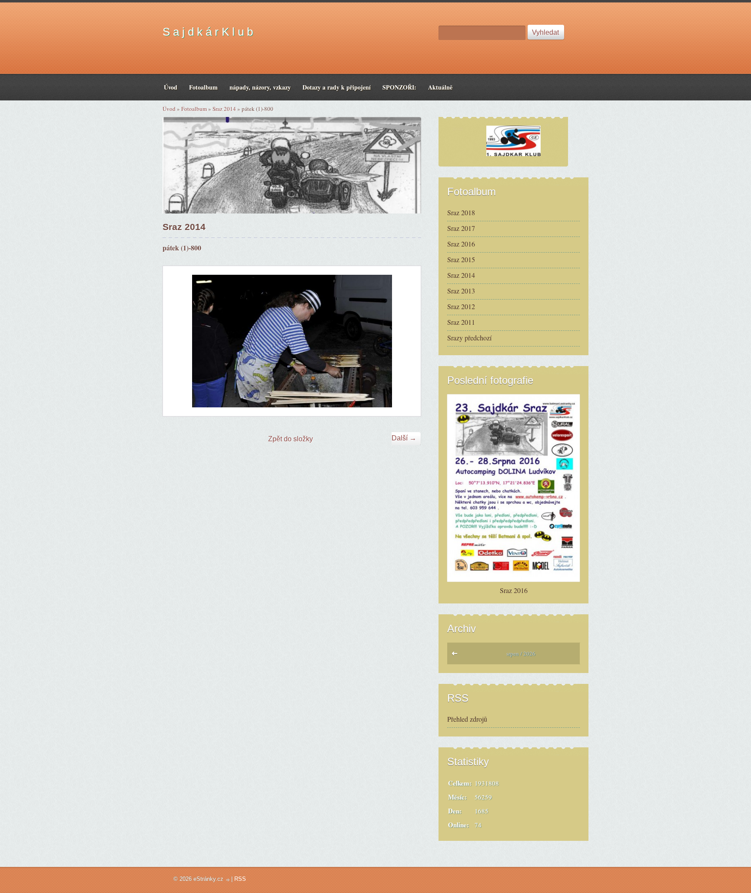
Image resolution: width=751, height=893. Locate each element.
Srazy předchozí (469, 337)
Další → (404, 438)
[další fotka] (406, 341)
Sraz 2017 (461, 228)
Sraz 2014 (224, 109)
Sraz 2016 (461, 243)
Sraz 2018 (461, 212)
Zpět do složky (290, 439)
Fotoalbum (194, 109)
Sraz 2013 (461, 290)
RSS (240, 879)
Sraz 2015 (461, 259)
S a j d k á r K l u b (208, 32)
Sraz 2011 (461, 322)
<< (457, 655)
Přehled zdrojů (467, 718)
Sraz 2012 (461, 306)
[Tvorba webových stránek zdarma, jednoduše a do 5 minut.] (228, 880)
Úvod (169, 109)
